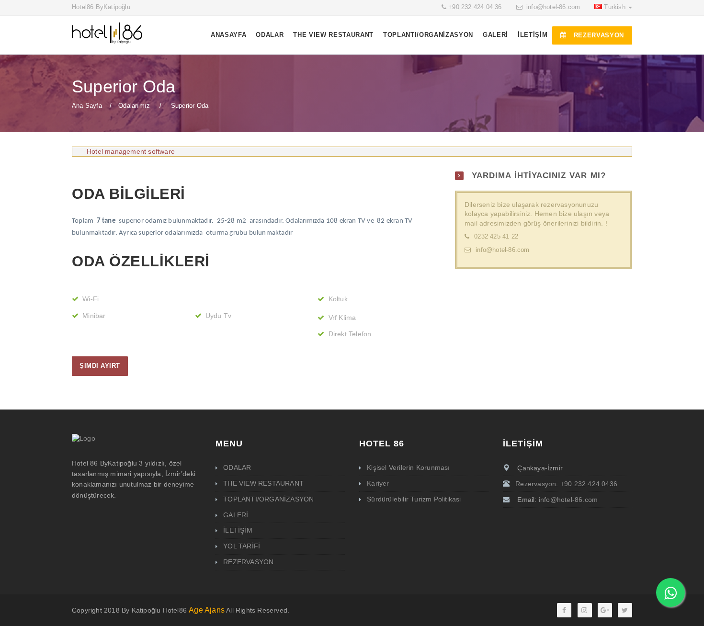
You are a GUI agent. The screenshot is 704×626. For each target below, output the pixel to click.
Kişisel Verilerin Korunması (408, 467)
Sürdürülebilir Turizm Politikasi (414, 499)
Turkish (615, 7)
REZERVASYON (597, 35)
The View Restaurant (333, 34)
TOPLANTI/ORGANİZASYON (428, 34)
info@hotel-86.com (553, 7)
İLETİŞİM (532, 34)
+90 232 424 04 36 (474, 7)
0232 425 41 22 (496, 236)
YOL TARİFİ (241, 546)
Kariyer (378, 483)
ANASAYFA (228, 34)
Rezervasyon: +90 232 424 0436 (566, 484)
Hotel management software (131, 151)
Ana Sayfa (87, 105)
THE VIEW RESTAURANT (263, 483)
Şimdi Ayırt (99, 366)
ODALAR (270, 34)
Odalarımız (134, 105)
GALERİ (495, 34)
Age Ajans (207, 610)
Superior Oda (189, 105)
